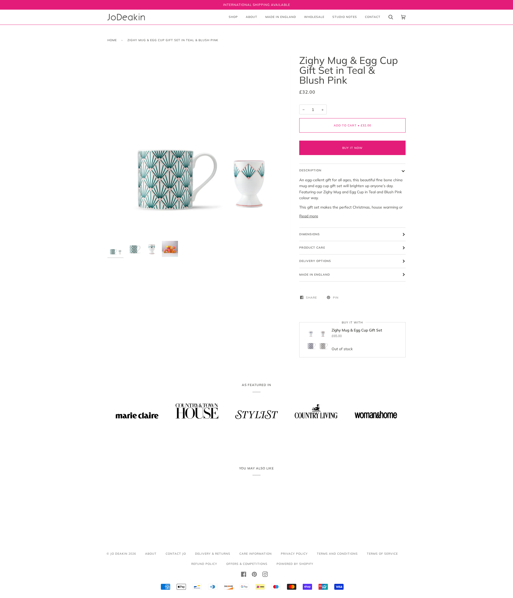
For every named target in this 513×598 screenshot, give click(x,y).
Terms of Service (382, 553)
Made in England (314, 274)
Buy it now (352, 148)
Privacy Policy (294, 553)
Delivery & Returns (212, 553)
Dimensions (309, 234)
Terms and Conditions (337, 553)
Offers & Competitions (246, 564)
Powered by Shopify (295, 564)
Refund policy (204, 564)
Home (112, 40)
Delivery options (315, 261)
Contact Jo (176, 553)
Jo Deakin (118, 553)
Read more (308, 216)
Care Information (255, 553)
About (151, 553)
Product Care (312, 247)
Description (310, 170)
